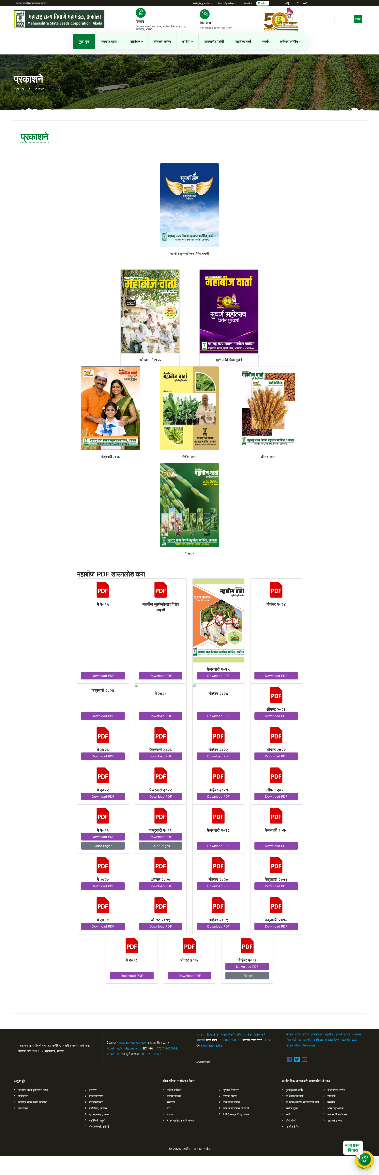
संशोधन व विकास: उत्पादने (236, 1108)
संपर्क (265, 41)
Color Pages (103, 846)
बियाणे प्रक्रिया (236, 1034)
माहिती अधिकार (174, 1090)
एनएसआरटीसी (96, 1096)
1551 (268, 1040)
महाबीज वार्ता (243, 41)
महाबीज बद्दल (109, 41)
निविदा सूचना (292, 1108)
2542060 (113, 1054)
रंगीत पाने (247, 976)
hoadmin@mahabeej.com (124, 1048)
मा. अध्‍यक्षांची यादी (294, 1096)
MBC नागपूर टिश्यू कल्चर (236, 1114)
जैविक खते (259, 1034)
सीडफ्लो (331, 1096)
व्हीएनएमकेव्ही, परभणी (99, 1114)
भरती (288, 1114)
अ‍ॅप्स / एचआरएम (335, 1108)
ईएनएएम (93, 1090)
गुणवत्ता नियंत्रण (231, 1090)
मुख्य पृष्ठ (84, 41)
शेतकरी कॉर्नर (162, 41)
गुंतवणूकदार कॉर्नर (294, 1090)
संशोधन (135, 41)
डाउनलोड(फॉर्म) (214, 41)
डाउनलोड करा (334, 1120)
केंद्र (250, 1034)
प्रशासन (171, 1102)
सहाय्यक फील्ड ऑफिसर (310, 1040)
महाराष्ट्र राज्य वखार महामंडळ (32, 1102)
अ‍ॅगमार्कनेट (23, 1096)
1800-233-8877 (150, 1054)
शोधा (358, 19)
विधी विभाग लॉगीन (336, 1090)
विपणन (170, 1114)
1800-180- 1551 (211, 1045)
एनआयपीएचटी (96, 1102)
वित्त (168, 1108)
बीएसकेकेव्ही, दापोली (99, 1126)
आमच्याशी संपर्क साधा (337, 1114)
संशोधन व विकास (231, 1102)
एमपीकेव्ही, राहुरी (97, 1120)
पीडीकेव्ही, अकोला (98, 1108)
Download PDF (103, 676)
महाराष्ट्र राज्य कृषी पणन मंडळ (33, 1090)
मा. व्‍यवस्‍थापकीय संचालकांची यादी (302, 1102)
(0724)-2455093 (166, 1048)
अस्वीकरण (23, 1108)
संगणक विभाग (229, 1096)
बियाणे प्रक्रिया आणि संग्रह (180, 1120)
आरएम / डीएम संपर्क (207, 1034)
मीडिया (186, 41)
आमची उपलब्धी (174, 1096)
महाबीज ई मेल (292, 1126)
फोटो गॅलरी (291, 1120)
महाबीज (201, 1040)
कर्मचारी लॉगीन (289, 41)
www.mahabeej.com (132, 1043)
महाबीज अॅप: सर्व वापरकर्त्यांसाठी (304, 1034)
